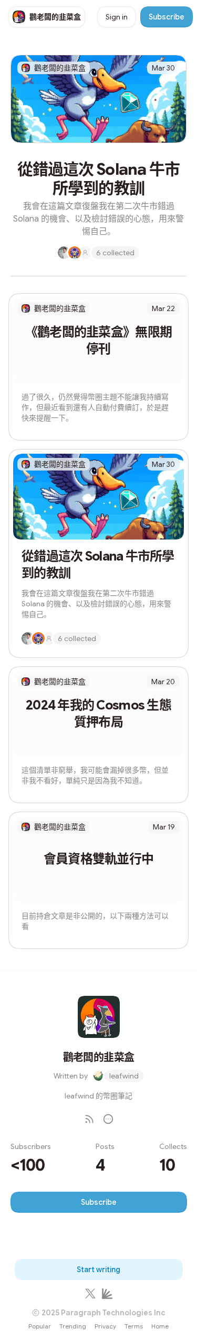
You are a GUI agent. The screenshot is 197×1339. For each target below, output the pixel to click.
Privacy (105, 1326)
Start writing (98, 1269)
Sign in (117, 17)
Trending (72, 1326)
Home (160, 1326)
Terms (134, 1326)
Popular (39, 1326)
